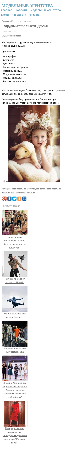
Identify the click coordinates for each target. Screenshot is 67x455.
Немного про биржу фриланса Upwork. (15, 281)
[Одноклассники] (19, 199)
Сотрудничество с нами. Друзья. (25, 26)
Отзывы (34, 14)
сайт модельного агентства (23, 192)
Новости (21, 10)
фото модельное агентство (23, 189)
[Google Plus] (4, 199)
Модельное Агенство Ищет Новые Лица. (15, 350)
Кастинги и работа (13, 14)
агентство (40, 189)
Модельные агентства (27, 5)
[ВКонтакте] (9, 199)
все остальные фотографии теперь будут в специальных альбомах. (14, 242)
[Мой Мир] (24, 199)
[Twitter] (14, 199)
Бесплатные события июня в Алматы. (15, 315)
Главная (6, 10)
